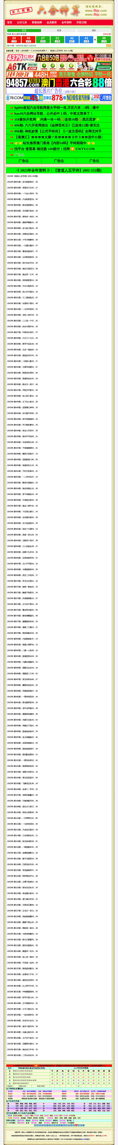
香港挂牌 (37, 22)
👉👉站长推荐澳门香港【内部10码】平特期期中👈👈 (54, 143)
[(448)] (59, 77)
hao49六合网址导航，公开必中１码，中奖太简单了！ (53, 113)
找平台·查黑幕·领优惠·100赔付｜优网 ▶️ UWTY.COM (54, 149)
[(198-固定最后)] (59, 100)
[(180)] (59, 61)
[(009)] (59, 87)
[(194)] (59, 70)
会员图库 (52, 22)
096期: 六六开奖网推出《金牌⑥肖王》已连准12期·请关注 (57, 125)
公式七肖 (22, 22)
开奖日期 (81, 22)
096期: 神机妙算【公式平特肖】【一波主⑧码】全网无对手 (58, 131)
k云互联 (84, 1139)
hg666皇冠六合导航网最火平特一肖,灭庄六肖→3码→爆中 (56, 107)
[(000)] (59, 94)
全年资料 (67, 22)
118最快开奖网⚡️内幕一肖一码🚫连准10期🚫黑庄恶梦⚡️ (57, 119)
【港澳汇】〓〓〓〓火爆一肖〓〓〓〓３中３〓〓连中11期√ (58, 137)
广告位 (24, 161)
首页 (9, 22)
